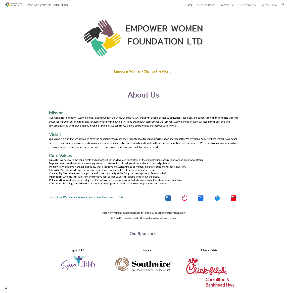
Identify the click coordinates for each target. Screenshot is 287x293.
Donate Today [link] (269, 4)
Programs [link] (225, 4)
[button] (283, 5)
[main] (143, 71)
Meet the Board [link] (206, 4)
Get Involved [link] (245, 4)
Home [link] (188, 4)
